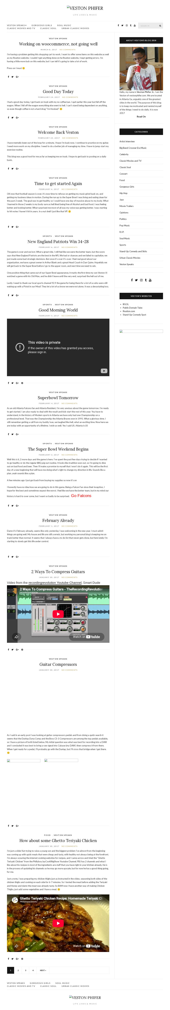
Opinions (124, 212)
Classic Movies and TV (21, 28)
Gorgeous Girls (42, 25)
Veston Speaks (16, 25)
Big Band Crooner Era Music (133, 148)
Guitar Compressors (58, 664)
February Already (58, 520)
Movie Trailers (126, 206)
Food (47, 835)
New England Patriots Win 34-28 (58, 241)
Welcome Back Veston (58, 132)
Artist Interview (127, 141)
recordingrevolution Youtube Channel (55, 582)
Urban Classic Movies (75, 28)
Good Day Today (58, 91)
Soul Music (64, 25)
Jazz (122, 199)
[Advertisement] (58, 703)
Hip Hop (124, 193)
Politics (123, 219)
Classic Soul (48, 28)
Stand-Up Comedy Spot (134, 314)
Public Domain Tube (132, 307)
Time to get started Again (58, 183)
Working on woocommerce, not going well (58, 44)
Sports (47, 236)
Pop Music (125, 225)
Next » (43, 970)
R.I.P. (122, 232)
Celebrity (124, 154)
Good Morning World (58, 310)
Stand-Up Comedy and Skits (133, 251)
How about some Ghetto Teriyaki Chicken (58, 840)
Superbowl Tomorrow (58, 397)
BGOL (126, 304)
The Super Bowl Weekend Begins (58, 449)
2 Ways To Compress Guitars (58, 571)
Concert (123, 173)
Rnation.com (129, 311)
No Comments (68, 50)
